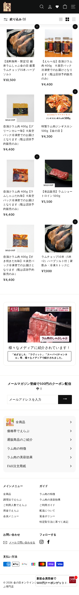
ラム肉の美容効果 (50, 499)
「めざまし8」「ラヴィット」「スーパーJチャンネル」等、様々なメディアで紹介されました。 (39, 356)
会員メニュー (11, 516)
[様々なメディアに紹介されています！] (39, 324)
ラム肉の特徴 (47, 494)
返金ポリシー (47, 516)
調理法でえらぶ (12, 499)
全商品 (7, 494)
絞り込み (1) (17, 19)
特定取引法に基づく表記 (54, 521)
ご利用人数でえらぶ (15, 505)
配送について (47, 510)
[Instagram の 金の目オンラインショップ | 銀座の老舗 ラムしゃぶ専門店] (42, 542)
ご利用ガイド (47, 505)
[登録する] (65, 399)
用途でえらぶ (11, 510)
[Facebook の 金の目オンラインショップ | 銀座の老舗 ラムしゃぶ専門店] (48, 542)
